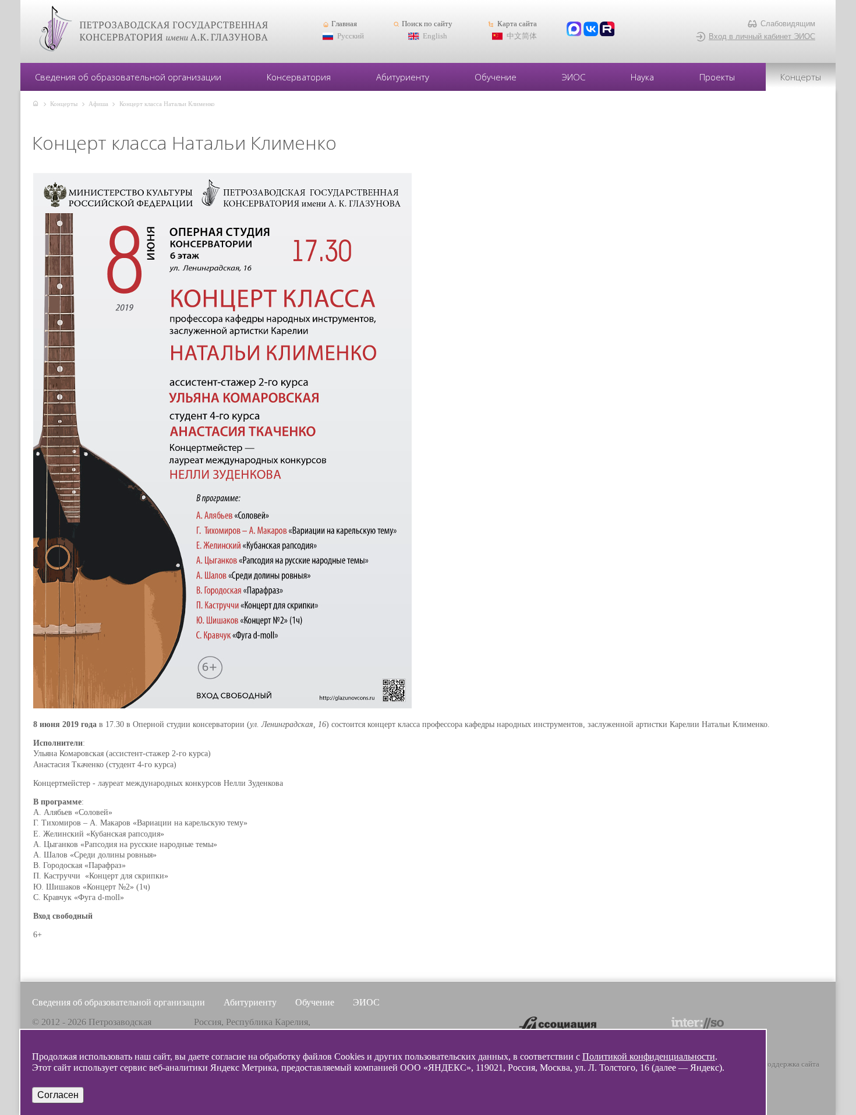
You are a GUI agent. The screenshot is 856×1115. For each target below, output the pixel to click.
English (435, 36)
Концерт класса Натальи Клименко (167, 103)
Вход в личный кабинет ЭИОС (762, 36)
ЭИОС (573, 77)
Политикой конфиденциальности (648, 1056)
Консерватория (299, 77)
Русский (350, 36)
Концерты (800, 77)
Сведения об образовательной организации (128, 77)
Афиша (98, 103)
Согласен (58, 1095)
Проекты (717, 77)
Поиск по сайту (427, 24)
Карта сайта (516, 24)
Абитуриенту (402, 77)
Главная (344, 24)
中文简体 (522, 36)
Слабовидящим (788, 23)
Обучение (496, 77)
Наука (642, 77)
